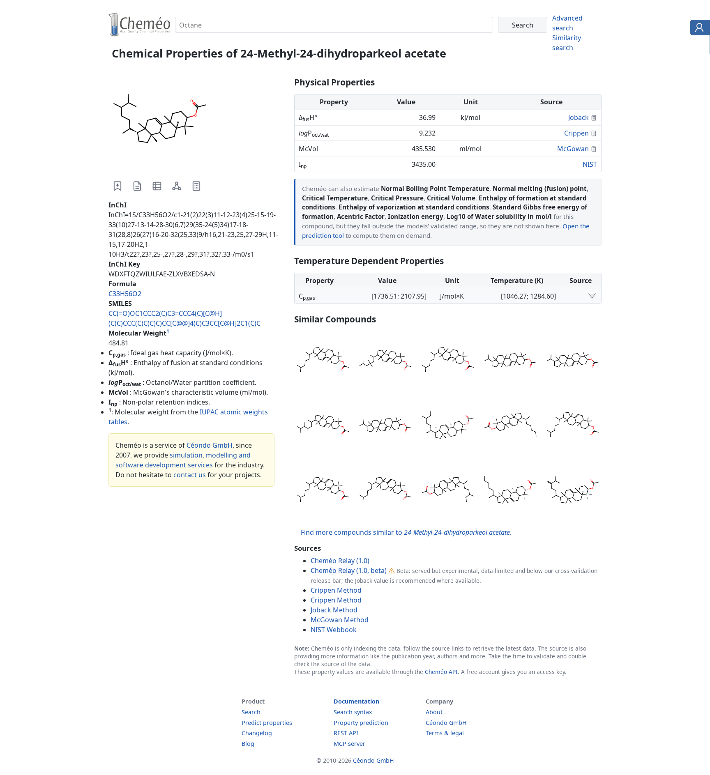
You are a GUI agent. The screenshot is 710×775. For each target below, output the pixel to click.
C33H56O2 (124, 293)
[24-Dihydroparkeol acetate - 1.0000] (323, 361)
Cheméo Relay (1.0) (340, 560)
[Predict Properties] (196, 186)
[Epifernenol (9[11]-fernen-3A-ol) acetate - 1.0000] (385, 426)
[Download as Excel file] (157, 186)
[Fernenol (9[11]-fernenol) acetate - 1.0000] (510, 361)
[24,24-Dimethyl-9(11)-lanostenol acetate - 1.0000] (385, 361)
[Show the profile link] (698, 29)
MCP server (349, 743)
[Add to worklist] (117, 186)
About (434, 712)
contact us (189, 474)
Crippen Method (336, 590)
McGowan (573, 148)
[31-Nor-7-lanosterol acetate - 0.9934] (510, 491)
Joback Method (334, 609)
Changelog (257, 733)
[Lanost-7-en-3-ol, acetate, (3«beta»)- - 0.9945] (385, 491)
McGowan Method (340, 619)
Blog (248, 743)
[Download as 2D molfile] (177, 186)
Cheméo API (441, 672)
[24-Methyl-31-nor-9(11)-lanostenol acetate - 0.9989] (448, 426)
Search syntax (353, 712)
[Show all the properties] (592, 296)
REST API (346, 733)
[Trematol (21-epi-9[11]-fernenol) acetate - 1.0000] (573, 361)
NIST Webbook (334, 629)
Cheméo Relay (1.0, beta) (349, 570)
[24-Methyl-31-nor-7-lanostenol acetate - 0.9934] (448, 491)
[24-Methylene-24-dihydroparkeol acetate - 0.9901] (573, 491)
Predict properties (267, 723)
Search (251, 712)
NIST (590, 164)
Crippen (576, 133)
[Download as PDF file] (137, 186)
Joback (578, 117)
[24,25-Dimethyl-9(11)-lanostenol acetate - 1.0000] (323, 426)
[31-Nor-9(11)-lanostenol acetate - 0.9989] (510, 426)
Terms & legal (445, 733)
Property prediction (361, 723)
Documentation (356, 701)
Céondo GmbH (210, 445)
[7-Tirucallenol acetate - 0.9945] (323, 491)
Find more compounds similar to (405, 532)
